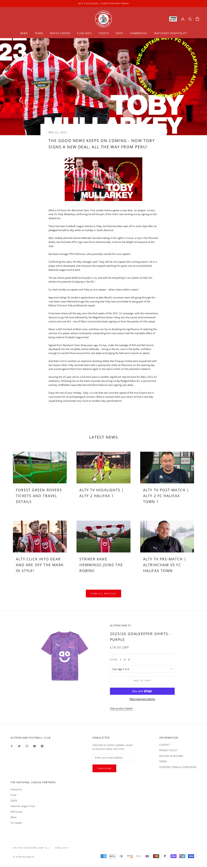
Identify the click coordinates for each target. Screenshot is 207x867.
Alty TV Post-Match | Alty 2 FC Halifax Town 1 (166, 495)
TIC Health (16, 822)
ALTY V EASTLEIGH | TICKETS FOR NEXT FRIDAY (103, 3)
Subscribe (104, 768)
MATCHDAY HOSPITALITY (170, 33)
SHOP (119, 33)
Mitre (13, 817)
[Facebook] (121, 660)
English (61, 847)
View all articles (103, 593)
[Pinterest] (129, 660)
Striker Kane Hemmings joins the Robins (101, 564)
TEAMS (39, 33)
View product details (121, 708)
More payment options (142, 698)
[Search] (190, 19)
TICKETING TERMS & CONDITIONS (177, 767)
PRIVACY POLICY (168, 750)
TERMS (163, 761)
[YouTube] (34, 746)
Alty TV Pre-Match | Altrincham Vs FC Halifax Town (164, 564)
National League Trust (23, 806)
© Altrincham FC (24, 856)
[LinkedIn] (42, 746)
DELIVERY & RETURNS (171, 756)
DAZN (14, 800)
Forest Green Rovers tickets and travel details (39, 495)
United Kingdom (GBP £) (30, 847)
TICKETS (103, 33)
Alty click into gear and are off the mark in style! (40, 564)
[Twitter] (125, 660)
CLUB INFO (84, 33)
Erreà (13, 794)
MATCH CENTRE (60, 33)
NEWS (24, 33)
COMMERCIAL (138, 33)
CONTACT (164, 744)
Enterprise (16, 789)
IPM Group (16, 811)
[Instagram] (27, 746)
